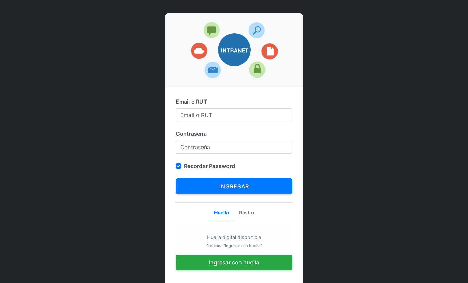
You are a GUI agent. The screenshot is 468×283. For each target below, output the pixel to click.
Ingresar (234, 186)
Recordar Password (209, 166)
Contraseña (191, 133)
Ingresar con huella (234, 262)
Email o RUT (191, 101)
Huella (221, 212)
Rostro (246, 212)
